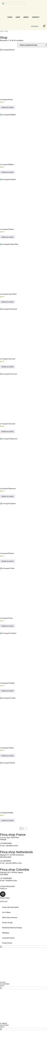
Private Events (7, 943)
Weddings (5, 933)
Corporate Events (8, 938)
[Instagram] (2, 894)
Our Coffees (6, 912)
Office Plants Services (9, 917)
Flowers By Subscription (10, 907)
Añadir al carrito (7, 107)
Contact (35, 17)
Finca (10, 17)
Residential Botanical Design (12, 928)
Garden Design (7, 922)
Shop (18, 17)
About (26, 17)
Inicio (1, 31)
